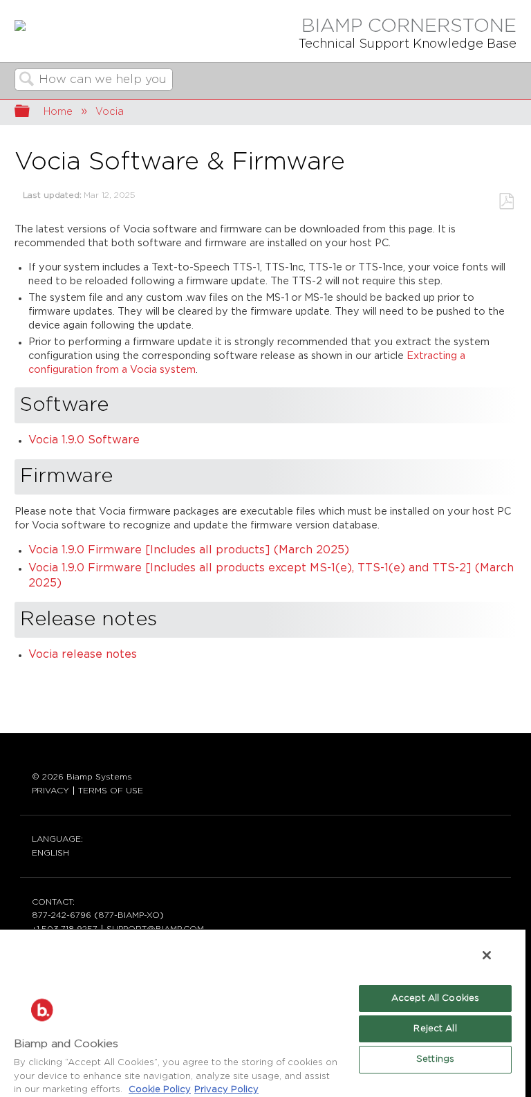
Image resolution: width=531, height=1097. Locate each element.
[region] (262, 1012)
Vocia (109, 112)
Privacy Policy (226, 1089)
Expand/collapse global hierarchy (31, 112)
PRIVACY (50, 790)
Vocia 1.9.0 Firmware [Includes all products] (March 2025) (188, 550)
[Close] (487, 955)
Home (58, 112)
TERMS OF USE (110, 790)
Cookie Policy (160, 1089)
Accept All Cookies (435, 998)
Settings (435, 1059)
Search (27, 80)
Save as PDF (506, 201)
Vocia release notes (82, 654)
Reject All (434, 1028)
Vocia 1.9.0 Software (84, 440)
